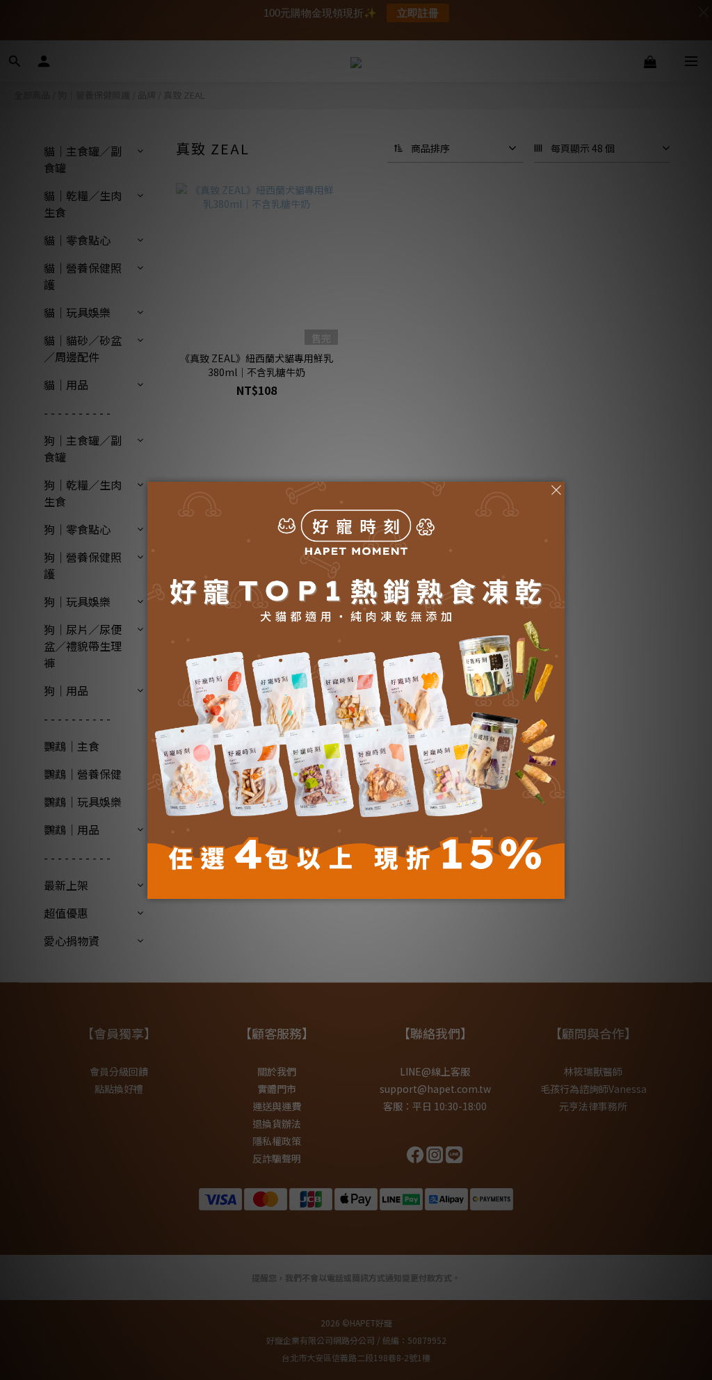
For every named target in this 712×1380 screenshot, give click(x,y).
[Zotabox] (556, 886)
